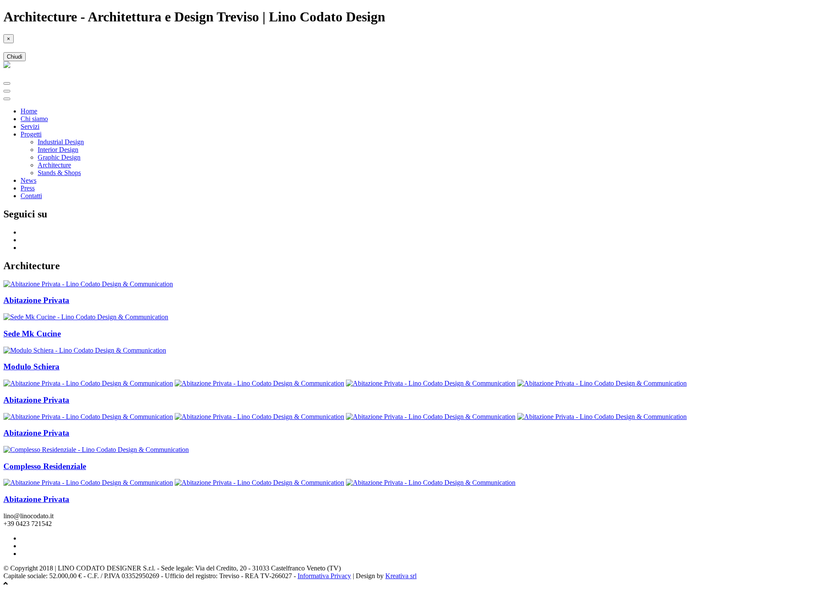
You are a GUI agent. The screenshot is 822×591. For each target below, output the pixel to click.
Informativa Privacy (324, 575)
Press (28, 188)
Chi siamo (34, 118)
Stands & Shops (59, 172)
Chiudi (14, 56)
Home (29, 111)
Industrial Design (61, 142)
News (28, 180)
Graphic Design (59, 157)
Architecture (54, 165)
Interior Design (58, 149)
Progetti (31, 134)
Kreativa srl (401, 575)
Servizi (30, 126)
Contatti (31, 195)
